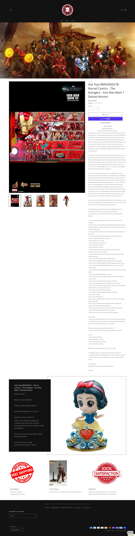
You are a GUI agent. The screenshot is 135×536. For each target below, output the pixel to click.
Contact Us (47, 507)
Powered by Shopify (122, 530)
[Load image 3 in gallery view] (41, 201)
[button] (10, 10)
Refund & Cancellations (66, 507)
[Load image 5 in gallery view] (66, 201)
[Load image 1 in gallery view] (15, 201)
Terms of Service (86, 507)
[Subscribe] (35, 516)
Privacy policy (77, 507)
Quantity (90, 105)
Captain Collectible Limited (113, 530)
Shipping (90, 103)
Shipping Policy (55, 507)
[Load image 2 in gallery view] (28, 201)
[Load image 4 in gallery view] (53, 201)
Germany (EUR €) (15, 529)
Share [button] (91, 370)
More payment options (105, 122)
